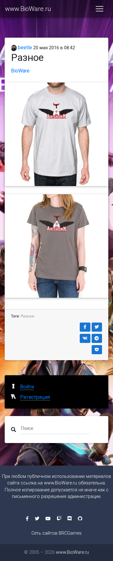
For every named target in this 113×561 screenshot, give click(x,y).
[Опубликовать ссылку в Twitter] (97, 327)
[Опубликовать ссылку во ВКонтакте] (85, 338)
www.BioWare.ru (28, 9)
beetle (24, 48)
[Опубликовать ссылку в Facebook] (85, 327)
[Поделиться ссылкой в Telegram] (97, 338)
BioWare (20, 71)
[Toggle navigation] (99, 9)
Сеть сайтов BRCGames (56, 533)
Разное (27, 316)
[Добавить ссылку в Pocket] (97, 349)
